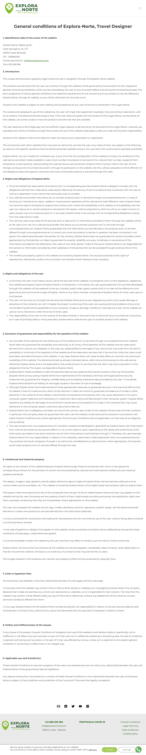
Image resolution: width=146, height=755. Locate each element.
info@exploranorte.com (36, 60)
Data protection (130, 730)
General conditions (130, 722)
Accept (109, 749)
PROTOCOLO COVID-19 (92, 722)
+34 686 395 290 (54, 722)
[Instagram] (87, 706)
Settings (127, 749)
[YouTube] (80, 706)
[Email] (58, 706)
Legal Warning (130, 726)
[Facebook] (65, 706)
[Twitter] (73, 706)
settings (93, 749)
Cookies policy (130, 733)
